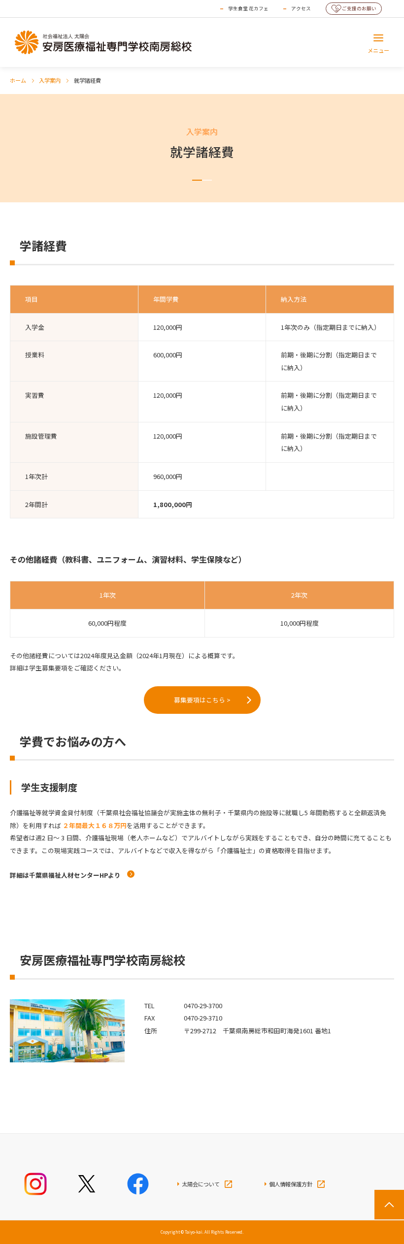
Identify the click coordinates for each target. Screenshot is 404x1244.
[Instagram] (35, 1184)
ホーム (18, 80)
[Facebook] (138, 1184)
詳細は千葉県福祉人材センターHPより (66, 875)
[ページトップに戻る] (389, 1204)
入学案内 (50, 80)
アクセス (301, 8)
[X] (86, 1184)
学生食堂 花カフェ (248, 8)
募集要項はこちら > (202, 699)
